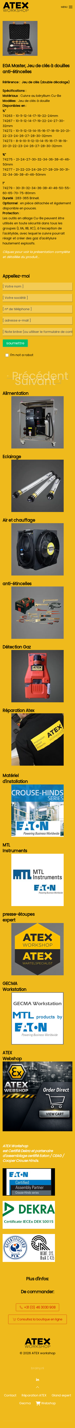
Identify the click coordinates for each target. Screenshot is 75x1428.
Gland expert (61, 1395)
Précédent (40, 376)
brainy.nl (37, 1368)
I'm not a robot (21, 355)
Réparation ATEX (34, 1395)
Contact (10, 1395)
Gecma (25, 1403)
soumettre (15, 343)
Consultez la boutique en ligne (39, 1319)
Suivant (35, 381)
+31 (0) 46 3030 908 (39, 1307)
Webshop (46, 1403)
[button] (67, 7)
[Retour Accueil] (16, 7)
